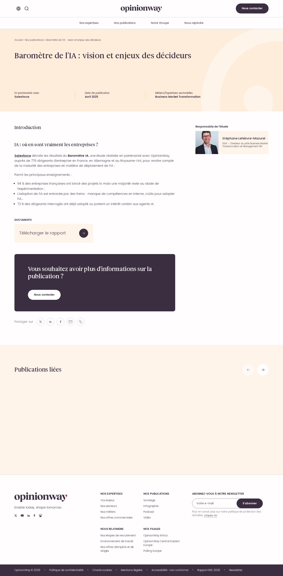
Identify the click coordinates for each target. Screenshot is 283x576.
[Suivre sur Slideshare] (40, 515)
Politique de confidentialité (66, 570)
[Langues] (18, 8)
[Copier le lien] (80, 322)
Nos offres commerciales (116, 518)
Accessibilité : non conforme (170, 570)
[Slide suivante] (263, 370)
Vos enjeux (107, 500)
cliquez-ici (210, 515)
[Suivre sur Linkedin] (29, 515)
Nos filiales (151, 529)
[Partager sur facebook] (60, 322)
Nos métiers (108, 512)
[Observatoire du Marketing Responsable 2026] (173, 419)
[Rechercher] (27, 8)
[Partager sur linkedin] (50, 322)
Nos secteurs (108, 506)
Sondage (149, 500)
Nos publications (125, 23)
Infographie (150, 506)
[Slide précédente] (248, 370)
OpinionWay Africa (155, 536)
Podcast (148, 512)
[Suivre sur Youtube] (22, 515)
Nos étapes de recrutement (118, 536)
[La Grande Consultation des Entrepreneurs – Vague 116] (238, 419)
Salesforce (22, 155)
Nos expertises (111, 494)
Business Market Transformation (177, 97)
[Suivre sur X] (15, 515)
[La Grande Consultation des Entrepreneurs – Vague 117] (44, 419)
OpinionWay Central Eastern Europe (161, 543)
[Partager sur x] (40, 322)
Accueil (18, 40)
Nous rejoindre (112, 529)
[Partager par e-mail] (70, 322)
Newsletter (235, 570)
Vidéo (147, 518)
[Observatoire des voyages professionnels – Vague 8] (109, 419)
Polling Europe (152, 551)
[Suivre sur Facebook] (34, 515)
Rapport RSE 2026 (208, 570)
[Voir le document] (53, 233)
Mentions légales (131, 570)
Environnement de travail (116, 541)
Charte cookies (102, 570)
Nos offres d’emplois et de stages (117, 549)
